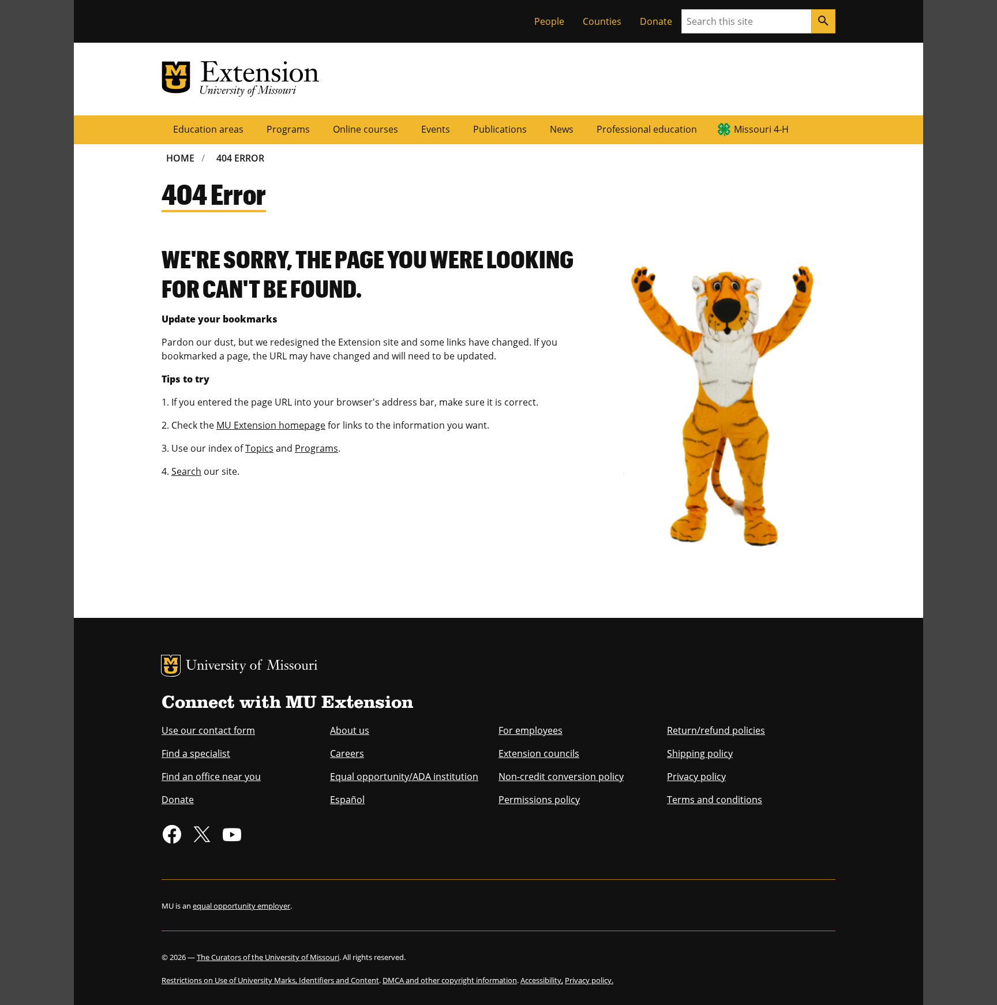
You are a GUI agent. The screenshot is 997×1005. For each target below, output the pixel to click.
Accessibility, (541, 980)
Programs (288, 129)
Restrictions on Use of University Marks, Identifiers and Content (270, 980)
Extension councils (538, 753)
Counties (602, 21)
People (549, 21)
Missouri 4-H (761, 129)
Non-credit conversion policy (561, 776)
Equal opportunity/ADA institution (404, 776)
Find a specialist (196, 753)
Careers (347, 753)
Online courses (365, 129)
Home (180, 158)
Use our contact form (208, 730)
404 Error (240, 158)
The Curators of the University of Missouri (268, 957)
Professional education (647, 129)
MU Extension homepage (270, 425)
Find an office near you (211, 776)
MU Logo (171, 666)
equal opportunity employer (241, 906)
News (562, 129)
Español (347, 799)
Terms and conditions (714, 799)
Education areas (208, 129)
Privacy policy (696, 776)
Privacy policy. (589, 980)
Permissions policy (539, 799)
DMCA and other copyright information (450, 980)
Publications (500, 129)
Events (435, 129)
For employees (530, 730)
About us (349, 730)
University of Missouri (252, 666)
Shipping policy (700, 753)
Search (186, 471)
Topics (259, 448)
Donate (656, 21)
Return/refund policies (716, 730)
